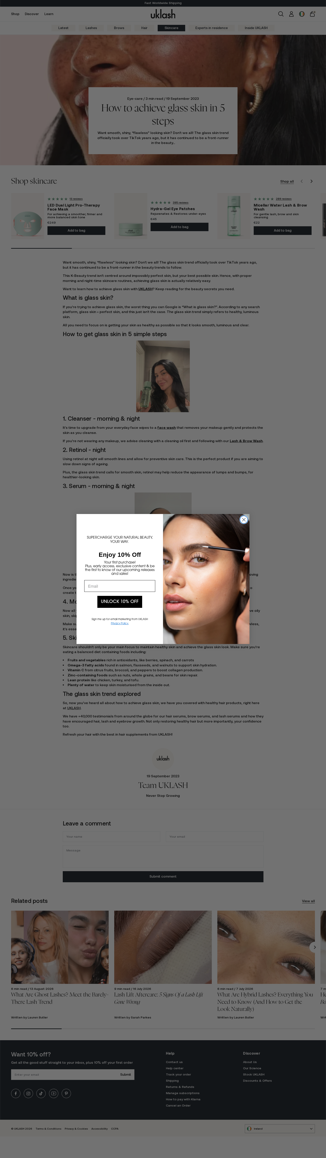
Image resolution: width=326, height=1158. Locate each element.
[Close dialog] (244, 520)
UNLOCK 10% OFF (120, 602)
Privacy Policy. (120, 623)
